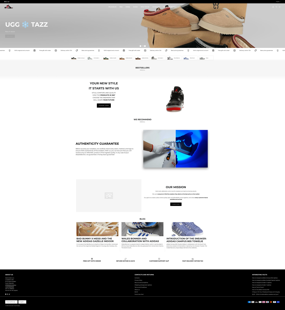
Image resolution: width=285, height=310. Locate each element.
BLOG (136, 292)
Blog (142, 219)
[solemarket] (8, 7)
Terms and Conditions (141, 287)
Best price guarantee (60, 50)
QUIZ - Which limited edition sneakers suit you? (265, 294)
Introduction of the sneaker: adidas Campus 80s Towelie (186, 240)
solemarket (11, 305)
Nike (121, 7)
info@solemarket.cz (10, 285)
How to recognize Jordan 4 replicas (261, 282)
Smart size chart (139, 294)
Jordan (135, 7)
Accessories (156, 7)
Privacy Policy (138, 280)
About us (137, 289)
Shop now (275, 39)
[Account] (273, 7)
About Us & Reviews (169, 7)
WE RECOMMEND (142, 119)
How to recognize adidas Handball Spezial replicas (266, 280)
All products (112, 7)
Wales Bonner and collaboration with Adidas (140, 240)
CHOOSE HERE (104, 105)
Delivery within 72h (38, 50)
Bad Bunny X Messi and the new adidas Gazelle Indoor (95, 240)
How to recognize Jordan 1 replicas (261, 285)
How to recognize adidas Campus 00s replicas (265, 278)
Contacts (137, 278)
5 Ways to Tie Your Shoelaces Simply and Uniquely (266, 292)
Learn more (176, 204)
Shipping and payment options (143, 285)
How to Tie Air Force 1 (258, 287)
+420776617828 (9, 286)
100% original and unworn (83, 50)
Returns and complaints (141, 282)
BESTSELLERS (143, 68)
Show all (142, 70)
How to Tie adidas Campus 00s (260, 289)
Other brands (145, 7)
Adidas (128, 7)
